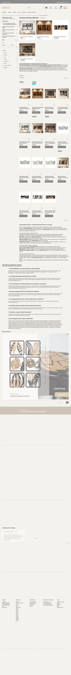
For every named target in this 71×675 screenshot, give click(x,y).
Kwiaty (17, 612)
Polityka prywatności (6, 604)
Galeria (58, 602)
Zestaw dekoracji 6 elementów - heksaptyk (9, 36)
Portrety (17, 605)
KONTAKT (67, 2)
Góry (17, 606)
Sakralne (17, 618)
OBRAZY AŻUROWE (6, 2)
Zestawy (5, 67)
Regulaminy (4, 601)
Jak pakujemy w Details (47, 602)
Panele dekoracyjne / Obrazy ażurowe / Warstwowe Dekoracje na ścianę (26, 15)
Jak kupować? (4, 607)
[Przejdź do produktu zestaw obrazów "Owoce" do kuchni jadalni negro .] (50, 197)
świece (17, 620)
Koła (17, 609)
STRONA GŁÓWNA (60, 2)
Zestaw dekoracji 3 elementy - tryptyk (9, 30)
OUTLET (31, 606)
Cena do (12, 45)
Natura (5, 59)
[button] (46, 8)
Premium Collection (7, 65)
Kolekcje (17, 601)
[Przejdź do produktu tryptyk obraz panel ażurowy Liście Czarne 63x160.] (24, 162)
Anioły (17, 615)
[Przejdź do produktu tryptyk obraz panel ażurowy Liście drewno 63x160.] (50, 162)
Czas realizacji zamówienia (48, 605)
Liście (5, 57)
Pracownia (59, 604)
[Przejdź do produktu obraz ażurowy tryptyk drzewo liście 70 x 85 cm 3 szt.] (63, 93)
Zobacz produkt (23, 112)
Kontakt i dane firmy (60, 601)
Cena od (3, 45)
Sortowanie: (21, 75)
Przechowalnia (32, 604)
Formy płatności (46, 601)
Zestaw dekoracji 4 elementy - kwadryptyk (9, 33)
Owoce (17, 614)
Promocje (31, 605)
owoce (5, 63)
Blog (58, 606)
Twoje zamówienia (33, 601)
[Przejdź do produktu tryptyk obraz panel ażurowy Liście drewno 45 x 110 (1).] (37, 162)
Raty (3, 606)
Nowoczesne (6, 61)
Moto (17, 611)
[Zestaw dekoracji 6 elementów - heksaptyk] (27, 50)
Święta (17, 619)
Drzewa (5, 52)
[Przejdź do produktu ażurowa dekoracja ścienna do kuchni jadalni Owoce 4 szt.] (24, 93)
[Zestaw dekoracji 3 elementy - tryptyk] (44, 28)
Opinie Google (59, 607)
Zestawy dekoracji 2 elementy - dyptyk (9, 27)
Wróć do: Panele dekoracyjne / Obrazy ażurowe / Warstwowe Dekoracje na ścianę (10, 24)
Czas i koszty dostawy (47, 604)
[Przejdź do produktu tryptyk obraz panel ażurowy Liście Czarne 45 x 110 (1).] (63, 128)
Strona (65, 220)
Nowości (58, 605)
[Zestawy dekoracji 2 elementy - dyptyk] (27, 28)
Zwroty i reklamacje (5, 605)
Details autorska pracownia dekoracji (8, 15)
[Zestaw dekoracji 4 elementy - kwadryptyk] (61, 28)
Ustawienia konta (33, 602)
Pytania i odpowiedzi (6, 602)
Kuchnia (5, 54)
